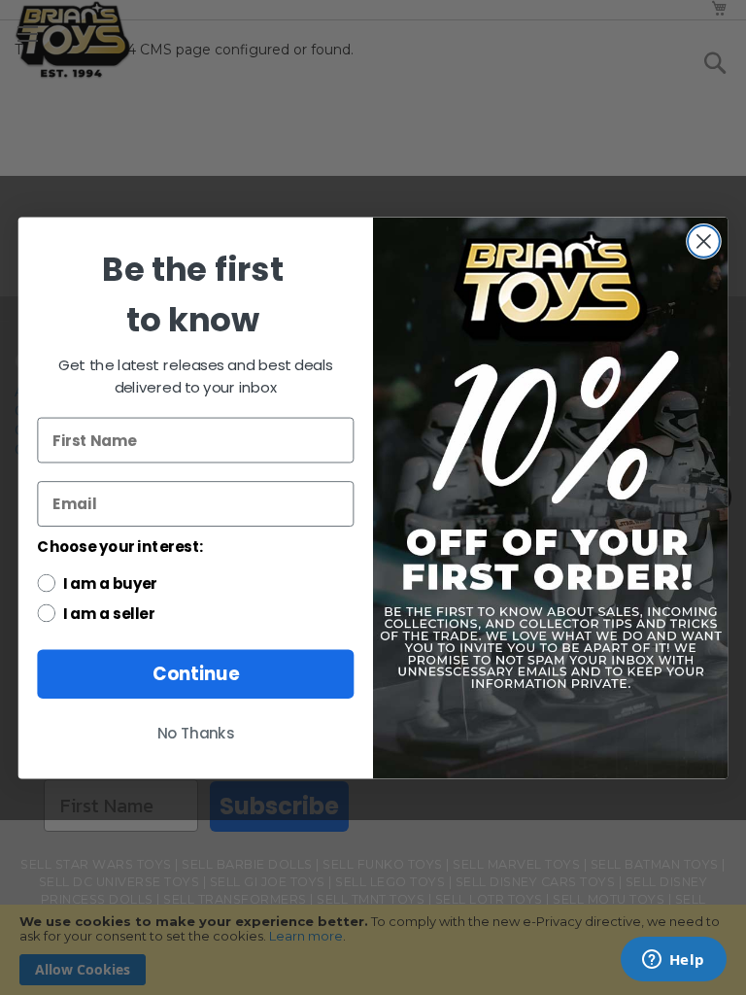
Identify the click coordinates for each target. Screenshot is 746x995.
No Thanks (196, 733)
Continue (196, 673)
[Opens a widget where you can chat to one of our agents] (673, 961)
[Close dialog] (704, 241)
